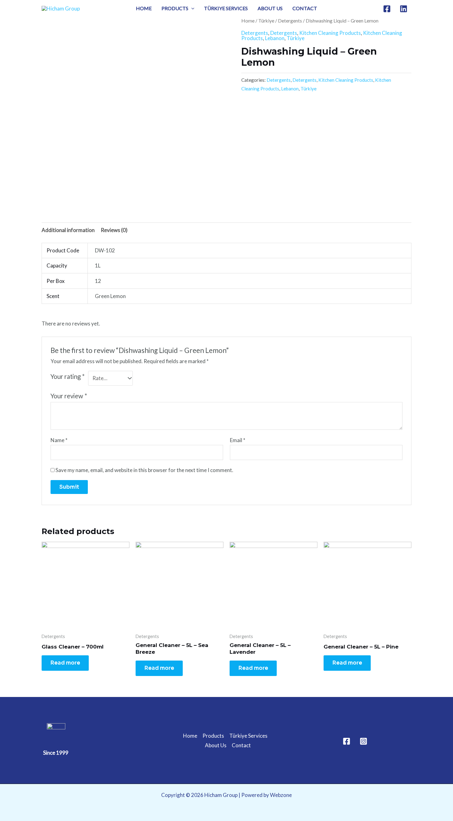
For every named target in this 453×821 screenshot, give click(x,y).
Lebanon (274, 38)
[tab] (68, 230)
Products (174, 8)
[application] (191, 8)
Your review (69, 396)
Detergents (290, 20)
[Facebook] (346, 741)
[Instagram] (363, 741)
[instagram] (404, 9)
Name (59, 440)
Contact (304, 8)
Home (144, 8)
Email (237, 440)
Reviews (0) (114, 230)
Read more (65, 663)
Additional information (68, 230)
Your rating (68, 376)
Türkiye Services (226, 8)
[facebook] (388, 9)
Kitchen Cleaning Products (330, 33)
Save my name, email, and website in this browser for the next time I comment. (144, 470)
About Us (270, 8)
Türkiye (266, 20)
